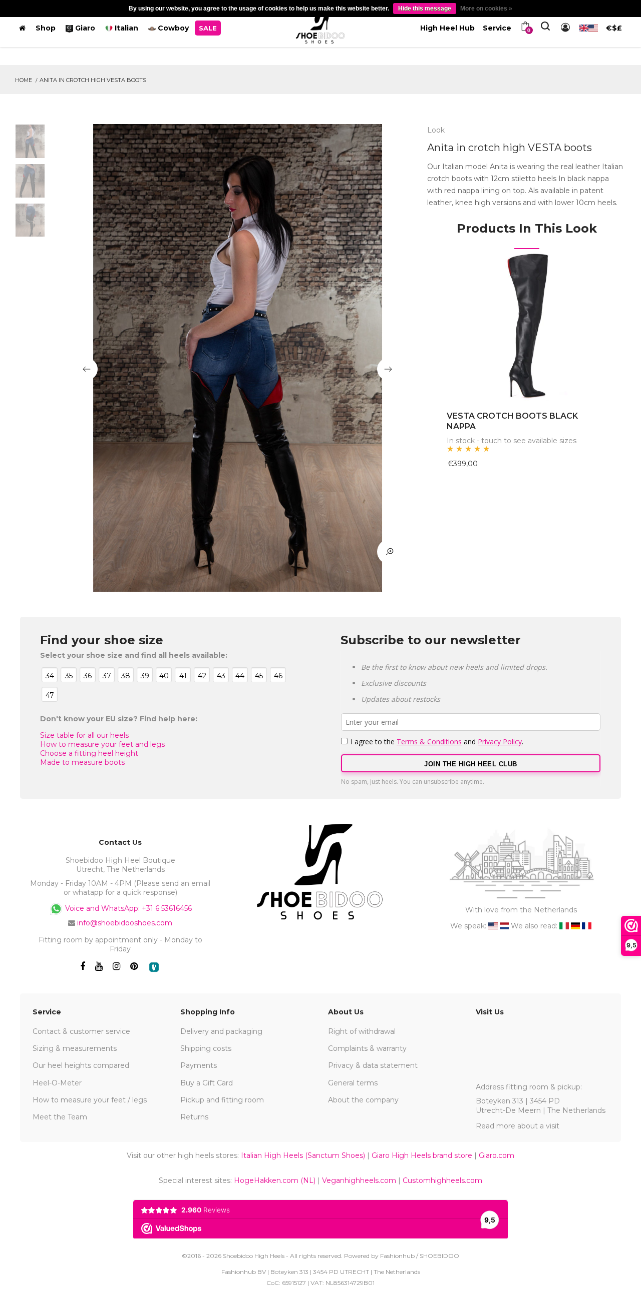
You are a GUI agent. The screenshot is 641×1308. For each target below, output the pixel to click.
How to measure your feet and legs (102, 744)
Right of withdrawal (362, 1031)
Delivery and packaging (221, 1031)
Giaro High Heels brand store (422, 1155)
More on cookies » (486, 8)
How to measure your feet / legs (90, 1099)
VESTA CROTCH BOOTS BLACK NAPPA (512, 421)
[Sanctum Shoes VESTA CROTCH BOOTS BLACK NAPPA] (527, 325)
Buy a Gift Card (206, 1082)
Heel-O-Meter (57, 1082)
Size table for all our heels (84, 735)
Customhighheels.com (442, 1180)
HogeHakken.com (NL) (274, 1180)
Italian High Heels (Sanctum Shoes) (303, 1155)
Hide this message (424, 8)
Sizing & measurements (75, 1048)
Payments (198, 1065)
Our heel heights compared (81, 1065)
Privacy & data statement (373, 1065)
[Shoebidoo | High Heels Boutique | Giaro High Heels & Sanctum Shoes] (320, 26)
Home (23, 80)
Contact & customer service (81, 1031)
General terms (353, 1082)
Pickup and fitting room (222, 1099)
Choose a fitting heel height (89, 753)
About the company (363, 1099)
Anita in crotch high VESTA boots (93, 80)
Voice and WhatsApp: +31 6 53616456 (127, 908)
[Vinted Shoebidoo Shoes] (154, 967)
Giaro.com (496, 1155)
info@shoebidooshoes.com (124, 922)
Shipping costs (205, 1048)
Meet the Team (60, 1116)
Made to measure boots (82, 762)
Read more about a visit (517, 1125)
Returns (194, 1116)
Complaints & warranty (367, 1048)
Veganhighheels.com (359, 1180)
